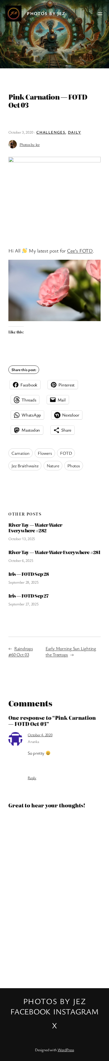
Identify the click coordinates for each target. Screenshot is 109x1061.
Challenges (50, 132)
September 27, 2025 (23, 604)
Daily (74, 132)
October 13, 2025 (21, 538)
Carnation (20, 453)
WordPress (66, 1049)
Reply (32, 777)
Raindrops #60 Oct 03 (20, 651)
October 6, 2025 (20, 560)
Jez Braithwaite (24, 466)
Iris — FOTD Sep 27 (28, 595)
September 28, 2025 (23, 582)
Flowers (45, 453)
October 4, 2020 (40, 734)
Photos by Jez (46, 13)
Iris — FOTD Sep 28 (28, 574)
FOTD (66, 453)
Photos (73, 466)
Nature (53, 466)
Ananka (33, 741)
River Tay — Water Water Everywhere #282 (35, 527)
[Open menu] (100, 13)
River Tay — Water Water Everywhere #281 (54, 552)
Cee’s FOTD (80, 250)
